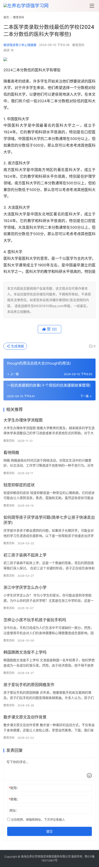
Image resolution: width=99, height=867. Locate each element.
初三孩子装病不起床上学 (25, 555)
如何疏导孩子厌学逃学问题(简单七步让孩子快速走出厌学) (49, 520)
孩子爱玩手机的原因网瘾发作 (28, 684)
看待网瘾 (11, 452)
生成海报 (17, 346)
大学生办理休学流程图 (23, 420)
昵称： (14, 788)
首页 (6, 17)
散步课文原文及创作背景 (25, 717)
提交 (49, 831)
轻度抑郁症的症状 (19, 485)
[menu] (92, 6)
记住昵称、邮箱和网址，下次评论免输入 (37, 819)
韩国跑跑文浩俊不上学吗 (25, 652)
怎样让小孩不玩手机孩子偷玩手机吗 (34, 620)
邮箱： (14, 799)
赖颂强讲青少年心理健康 (19, 45)
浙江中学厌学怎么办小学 (25, 587)
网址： (14, 810)
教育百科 (78, 45)
